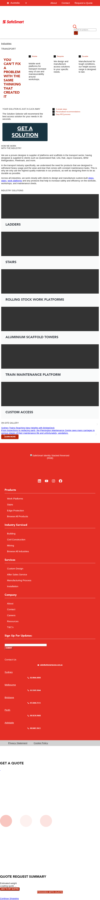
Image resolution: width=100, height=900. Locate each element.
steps (91, 178)
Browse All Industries (18, 551)
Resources (13, 621)
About (53, 3)
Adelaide (9, 722)
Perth (7, 710)
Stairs (10, 504)
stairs (3, 181)
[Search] (76, 33)
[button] (2, 424)
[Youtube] (46, 481)
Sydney (9, 672)
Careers (11, 615)
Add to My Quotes (10, 889)
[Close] (0, 769)
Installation (12, 586)
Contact (66, 3)
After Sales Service (17, 574)
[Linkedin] (39, 481)
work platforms (15, 181)
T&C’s (10, 627)
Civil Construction (16, 539)
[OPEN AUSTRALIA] (26, 3)
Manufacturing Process (19, 580)
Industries (6, 43)
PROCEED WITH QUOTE (50, 892)
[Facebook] (60, 481)
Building (11, 533)
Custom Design (15, 568)
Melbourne (10, 685)
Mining (10, 545)
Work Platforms (15, 498)
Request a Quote (84, 3)
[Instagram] (53, 481)
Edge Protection (15, 510)
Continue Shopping (9, 898)
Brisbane (9, 697)
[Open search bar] (75, 27)
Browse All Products (17, 516)
